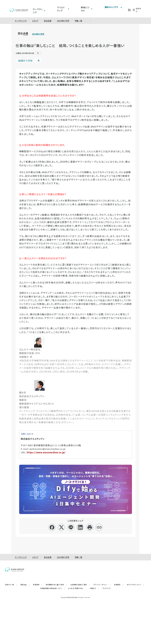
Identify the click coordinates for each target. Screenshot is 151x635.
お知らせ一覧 (11, 584)
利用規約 (118, 584)
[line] (71, 527)
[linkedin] (80, 527)
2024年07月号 (63, 20)
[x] (61, 527)
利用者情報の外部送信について (52, 588)
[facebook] (52, 527)
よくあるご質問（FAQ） (77, 588)
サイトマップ (106, 588)
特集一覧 (78, 20)
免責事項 (37, 584)
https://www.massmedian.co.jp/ (46, 452)
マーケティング (21, 20)
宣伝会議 (47, 20)
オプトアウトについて (135, 584)
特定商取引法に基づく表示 (56, 584)
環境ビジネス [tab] (85, 9)
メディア (35, 20)
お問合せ (94, 588)
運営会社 (24, 584)
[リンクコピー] (99, 527)
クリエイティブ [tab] (61, 9)
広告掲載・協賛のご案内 (80, 584)
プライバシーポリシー (102, 584)
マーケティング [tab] (38, 11)
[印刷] (89, 527)
